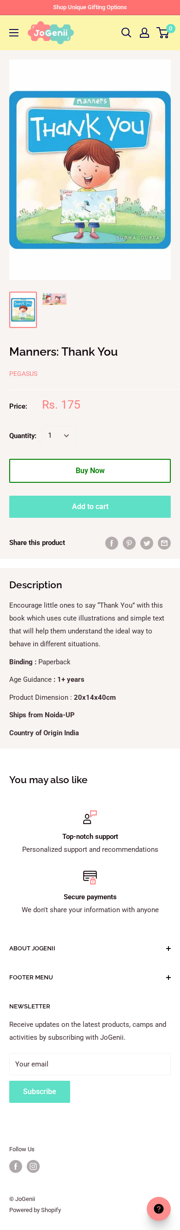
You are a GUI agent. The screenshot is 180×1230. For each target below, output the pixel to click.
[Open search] (126, 33)
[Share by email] (164, 543)
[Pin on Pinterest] (129, 543)
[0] (163, 32)
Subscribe (39, 1091)
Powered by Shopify (35, 1210)
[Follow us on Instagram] (33, 1166)
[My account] (144, 33)
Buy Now (90, 470)
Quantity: (22, 436)
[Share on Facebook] (111, 543)
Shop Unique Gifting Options (90, 7)
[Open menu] (13, 32)
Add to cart (90, 506)
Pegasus (23, 373)
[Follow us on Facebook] (15, 1166)
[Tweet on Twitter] (146, 543)
